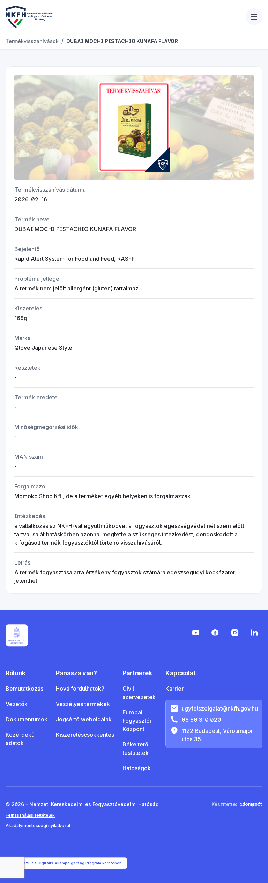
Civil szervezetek (139, 692)
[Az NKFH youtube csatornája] (195, 632)
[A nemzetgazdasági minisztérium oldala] (17, 635)
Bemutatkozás (24, 688)
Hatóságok (136, 768)
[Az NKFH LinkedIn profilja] (254, 632)
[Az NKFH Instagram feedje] (234, 632)
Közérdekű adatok (20, 738)
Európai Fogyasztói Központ (136, 721)
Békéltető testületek (135, 748)
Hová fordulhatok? (80, 688)
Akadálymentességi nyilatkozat (38, 825)
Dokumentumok (26, 719)
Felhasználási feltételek (30, 815)
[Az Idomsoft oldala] (251, 804)
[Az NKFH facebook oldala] (215, 632)
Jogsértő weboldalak (84, 719)
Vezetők (17, 703)
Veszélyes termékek (83, 703)
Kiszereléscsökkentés (85, 734)
